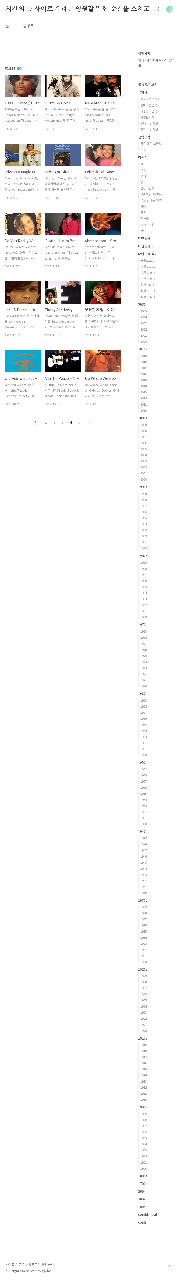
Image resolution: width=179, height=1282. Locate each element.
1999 (143, 493)
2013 (143, 392)
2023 (143, 323)
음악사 (142, 92)
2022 (143, 329)
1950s (142, 762)
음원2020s (147, 260)
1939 (143, 907)
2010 (143, 410)
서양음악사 (147, 117)
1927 (143, 988)
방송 (143, 212)
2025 (143, 311)
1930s (142, 900)
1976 (143, 649)
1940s (142, 831)
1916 (143, 1063)
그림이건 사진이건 (152, 194)
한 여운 (145, 218)
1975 (143, 655)
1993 (143, 530)
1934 (143, 937)
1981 (143, 611)
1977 (143, 643)
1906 (143, 1132)
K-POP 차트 (148, 224)
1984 (143, 593)
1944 (143, 868)
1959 (143, 769)
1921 (143, 1024)
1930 (143, 961)
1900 (143, 1168)
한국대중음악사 (150, 99)
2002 (143, 467)
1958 (143, 775)
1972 (143, 674)
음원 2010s (147, 266)
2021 (143, 335)
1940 (143, 892)
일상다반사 (147, 188)
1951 (143, 817)
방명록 (28, 25)
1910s (142, 1038)
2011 (143, 404)
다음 (90, 422)
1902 (143, 1156)
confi (142, 1222)
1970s (142, 624)
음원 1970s (147, 290)
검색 (158, 9)
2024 (143, 317)
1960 (143, 755)
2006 (143, 443)
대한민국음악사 (150, 111)
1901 (143, 1162)
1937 (143, 919)
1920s (142, 969)
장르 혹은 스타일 (151, 143)
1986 (143, 580)
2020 (143, 341)
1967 (143, 712)
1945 (143, 862)
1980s (142, 555)
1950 (143, 824)
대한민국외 (145, 246)
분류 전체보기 (147, 84)
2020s (142, 304)
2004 (143, 455)
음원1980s (147, 284)
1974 (143, 661)
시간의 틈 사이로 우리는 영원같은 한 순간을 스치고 (77, 9)
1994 (143, 524)
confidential (147, 1214)
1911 (143, 1093)
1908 (143, 1120)
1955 (143, 793)
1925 (143, 1000)
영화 (143, 206)
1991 (143, 542)
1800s (142, 1176)
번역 (143, 230)
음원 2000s (147, 272)
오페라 (144, 176)
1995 (143, 518)
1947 (143, 850)
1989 (143, 562)
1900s (142, 1107)
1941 (143, 886)
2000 (143, 479)
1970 (143, 686)
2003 (143, 461)
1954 (143, 799)
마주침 (142, 157)
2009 (143, 424)
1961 (143, 749)
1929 (143, 976)
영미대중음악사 (150, 105)
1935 (143, 931)
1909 (143, 1113)
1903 (143, 1150)
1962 (143, 743)
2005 (143, 449)
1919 (143, 1045)
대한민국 (144, 238)
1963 (143, 736)
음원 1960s (147, 297)
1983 (143, 599)
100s (141, 1206)
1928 (143, 982)
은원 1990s (147, 278)
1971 (143, 680)
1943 (143, 874)
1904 (143, 1144)
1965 (143, 724)
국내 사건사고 (149, 123)
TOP (169, 1266)
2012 (143, 398)
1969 (143, 700)
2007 (143, 436)
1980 (143, 617)
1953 (143, 805)
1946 (143, 856)
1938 (143, 913)
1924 (143, 1006)
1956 (143, 787)
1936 (143, 925)
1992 (143, 536)
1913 (143, 1081)
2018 (143, 362)
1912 (143, 1087)
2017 (143, 368)
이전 (35, 422)
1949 (143, 838)
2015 (143, 380)
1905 (143, 1138)
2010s (142, 349)
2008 (143, 430)
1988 (143, 568)
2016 (143, 374)
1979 (143, 631)
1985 (143, 586)
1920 (143, 1030)
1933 (143, 943)
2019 (143, 355)
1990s (142, 486)
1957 (143, 781)
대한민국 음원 (147, 253)
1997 (143, 505)
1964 (143, 730)
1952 (143, 811)
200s (141, 1199)
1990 (143, 548)
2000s (142, 418)
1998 (143, 499)
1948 (143, 844)
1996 (143, 511)
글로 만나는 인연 (151, 200)
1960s (142, 693)
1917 (143, 1057)
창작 (143, 182)
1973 (143, 668)
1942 (143, 880)
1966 (143, 718)
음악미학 (144, 137)
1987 (143, 574)
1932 (143, 949)
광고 (143, 170)
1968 (143, 706)
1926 (143, 994)
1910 (143, 1099)
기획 (143, 149)
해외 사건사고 (149, 129)
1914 (143, 1075)
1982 (143, 605)
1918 (143, 1051)
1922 (143, 1018)
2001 (143, 473)
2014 (143, 386)
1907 (143, 1126)
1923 (143, 1012)
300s (141, 1191)
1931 (143, 955)
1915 (143, 1069)
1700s (142, 1183)
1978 (143, 637)
